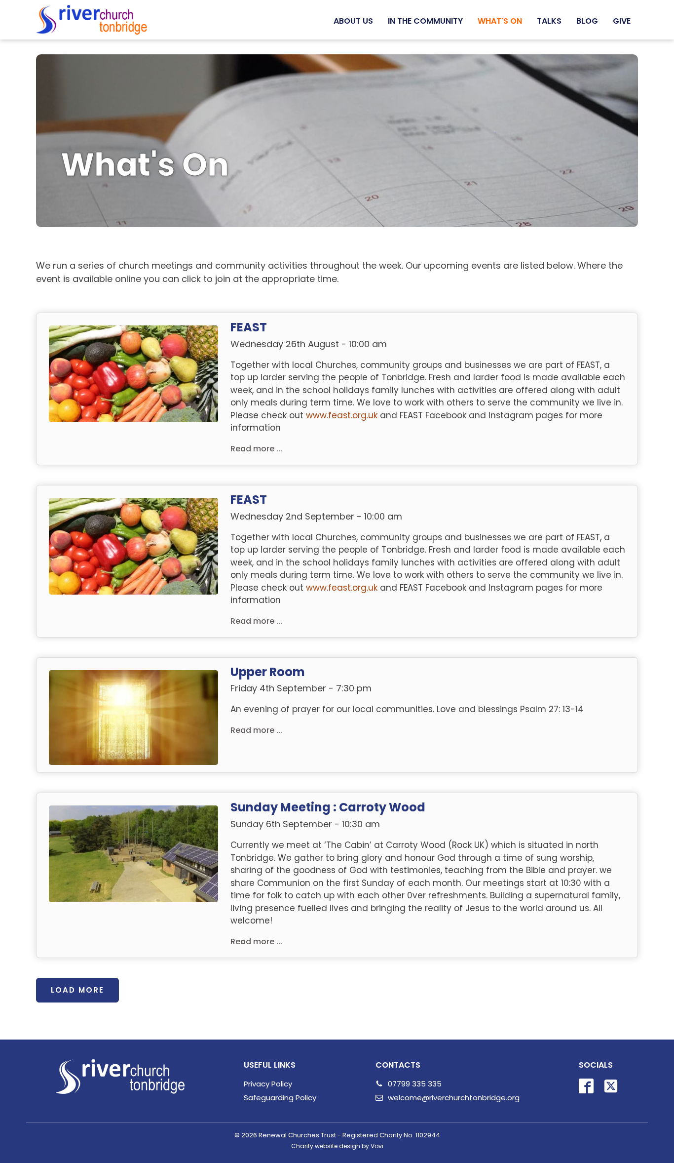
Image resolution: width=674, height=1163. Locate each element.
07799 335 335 (415, 1084)
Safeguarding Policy (280, 1097)
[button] (353, 21)
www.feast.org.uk (341, 415)
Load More (77, 990)
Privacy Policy (268, 1084)
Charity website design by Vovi (337, 1146)
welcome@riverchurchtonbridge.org (454, 1097)
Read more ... (256, 448)
